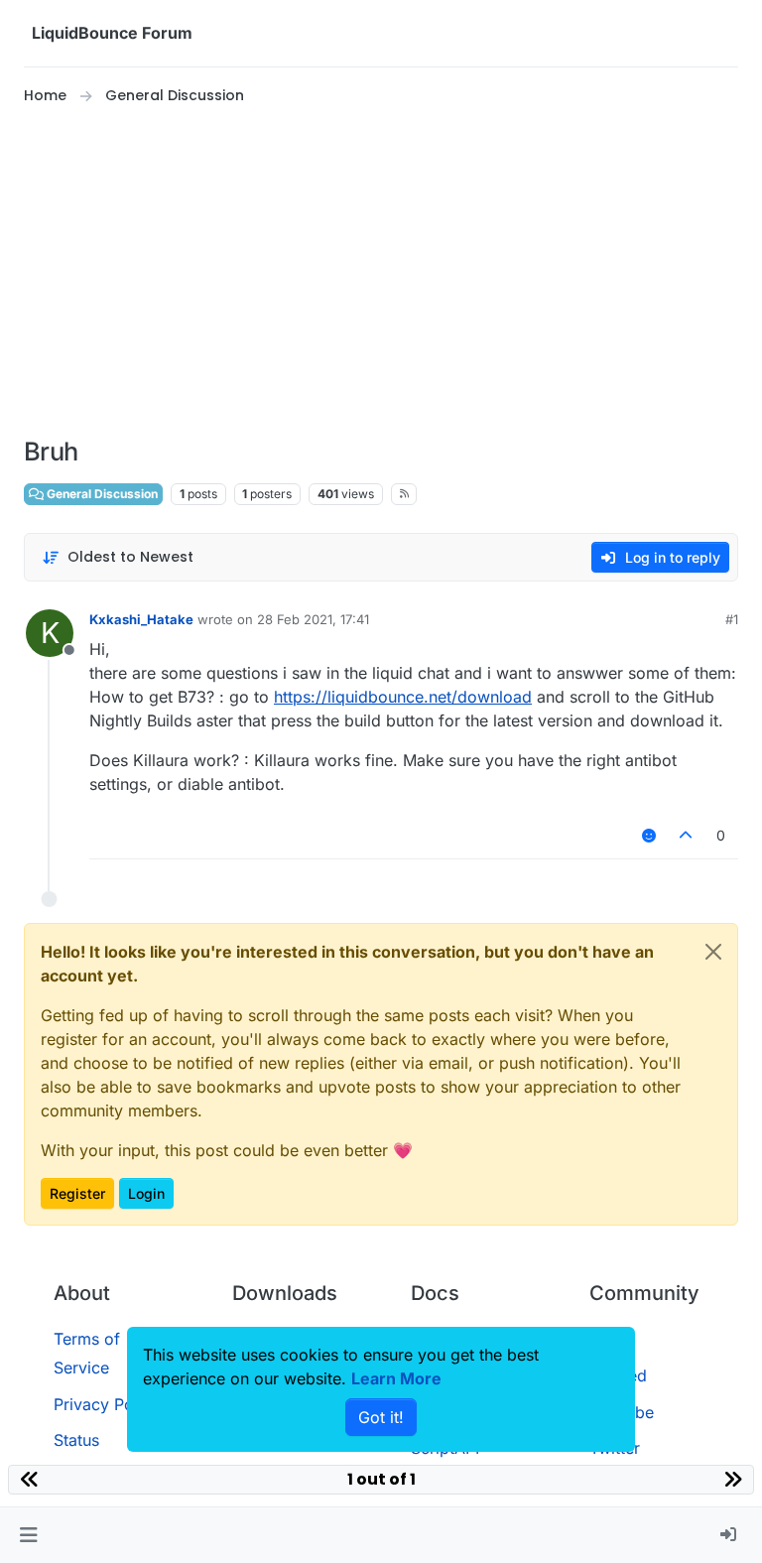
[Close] (713, 951)
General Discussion (101, 493)
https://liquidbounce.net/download (403, 697)
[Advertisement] (381, 272)
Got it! (381, 1417)
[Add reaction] (649, 835)
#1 (731, 619)
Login (146, 1193)
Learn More (396, 1378)
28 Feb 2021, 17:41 (313, 619)
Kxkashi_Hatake (141, 619)
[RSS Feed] (404, 494)
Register (77, 1193)
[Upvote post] (686, 835)
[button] (28, 1535)
